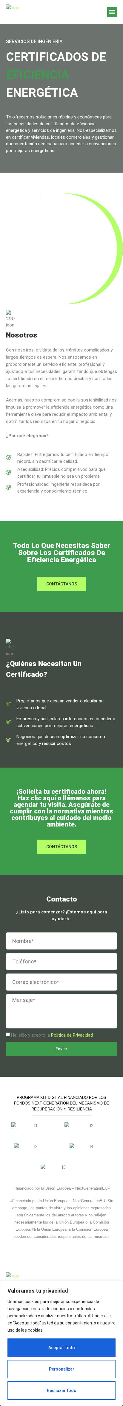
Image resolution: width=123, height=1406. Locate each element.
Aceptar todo (61, 1347)
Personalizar (61, 1369)
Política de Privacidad (72, 1035)
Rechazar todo (61, 1390)
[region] (61, 1343)
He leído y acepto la (52, 1035)
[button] (112, 12)
